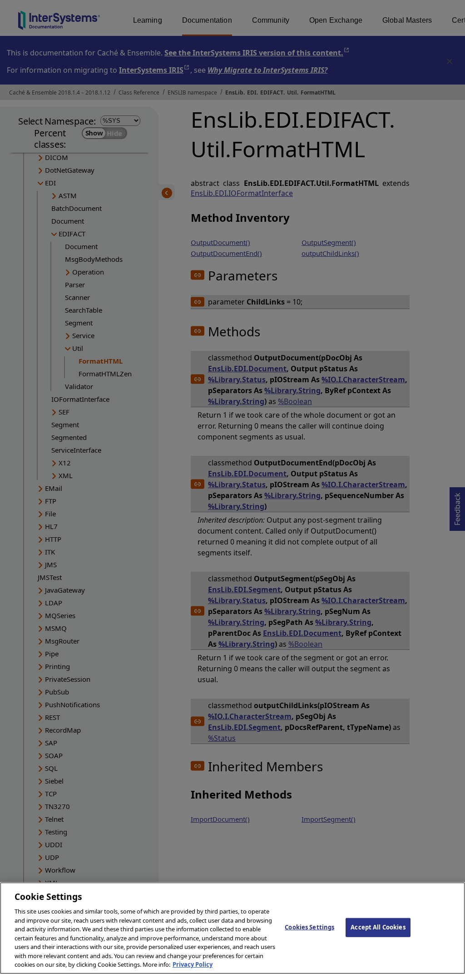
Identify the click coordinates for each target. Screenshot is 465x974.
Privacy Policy (193, 964)
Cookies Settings (309, 927)
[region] (232, 928)
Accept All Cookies (378, 927)
